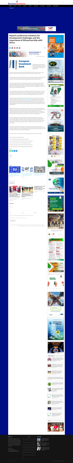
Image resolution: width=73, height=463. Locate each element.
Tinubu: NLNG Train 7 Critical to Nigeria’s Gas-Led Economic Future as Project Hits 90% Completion (39, 188)
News (14, 181)
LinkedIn (17, 48)
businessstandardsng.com (61, 461)
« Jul (23, 457)
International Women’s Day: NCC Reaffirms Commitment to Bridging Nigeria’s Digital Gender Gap (45, 449)
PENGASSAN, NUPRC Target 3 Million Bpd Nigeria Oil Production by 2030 (57, 383)
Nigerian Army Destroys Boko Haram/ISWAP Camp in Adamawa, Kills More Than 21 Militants (27, 195)
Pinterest (19, 48)
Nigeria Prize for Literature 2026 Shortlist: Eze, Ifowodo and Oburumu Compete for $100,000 (58, 395)
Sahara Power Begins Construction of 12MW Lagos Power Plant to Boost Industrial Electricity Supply (14, 195)
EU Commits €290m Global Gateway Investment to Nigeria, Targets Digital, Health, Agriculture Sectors (14, 174)
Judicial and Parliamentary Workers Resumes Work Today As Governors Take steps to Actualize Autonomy (27, 224)
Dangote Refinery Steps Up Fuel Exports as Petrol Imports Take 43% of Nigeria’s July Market (57, 402)
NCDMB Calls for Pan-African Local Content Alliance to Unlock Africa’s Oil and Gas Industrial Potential (57, 365)
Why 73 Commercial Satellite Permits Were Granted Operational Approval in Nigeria (31, 225)
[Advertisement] (36, 16)
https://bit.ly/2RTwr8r (27, 99)
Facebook (12, 48)
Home (9, 461)
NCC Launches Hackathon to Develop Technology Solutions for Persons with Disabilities (58, 389)
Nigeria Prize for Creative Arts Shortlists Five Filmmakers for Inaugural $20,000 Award (57, 414)
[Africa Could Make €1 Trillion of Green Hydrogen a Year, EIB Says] (39, 169)
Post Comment (12, 220)
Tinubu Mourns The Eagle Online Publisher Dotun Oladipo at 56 (57, 408)
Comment (11, 206)
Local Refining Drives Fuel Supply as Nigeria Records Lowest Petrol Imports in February (45, 440)
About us (13, 461)
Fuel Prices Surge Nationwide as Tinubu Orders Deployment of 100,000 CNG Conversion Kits (45, 444)
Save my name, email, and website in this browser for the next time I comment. (21, 215)
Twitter (10, 48)
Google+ (14, 48)
